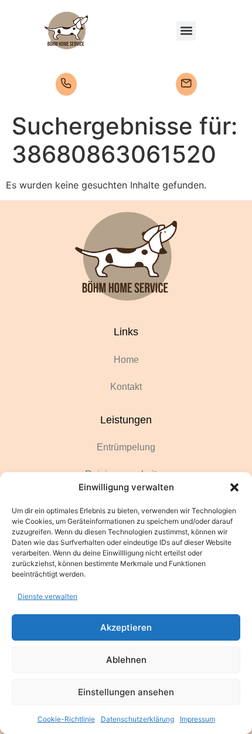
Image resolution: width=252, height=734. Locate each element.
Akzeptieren (126, 627)
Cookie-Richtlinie (66, 719)
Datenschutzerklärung (137, 719)
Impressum (197, 719)
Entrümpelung (126, 447)
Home (126, 360)
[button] (234, 487)
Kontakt (126, 387)
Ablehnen (126, 659)
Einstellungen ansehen (126, 692)
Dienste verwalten (47, 596)
